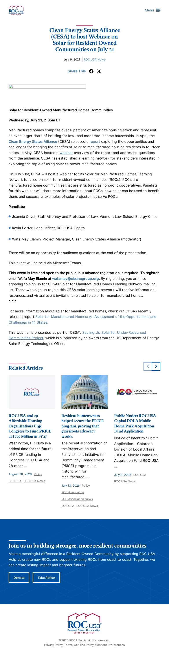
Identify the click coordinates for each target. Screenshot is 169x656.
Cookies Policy (84, 645)
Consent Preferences (110, 645)
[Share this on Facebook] (91, 71)
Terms (68, 645)
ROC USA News (94, 59)
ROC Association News (77, 499)
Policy (38, 474)
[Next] (156, 366)
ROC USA (15, 481)
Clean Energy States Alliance (33, 141)
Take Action (46, 577)
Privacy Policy (53, 645)
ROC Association (72, 492)
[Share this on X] (99, 71)
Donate (19, 577)
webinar (66, 152)
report (95, 141)
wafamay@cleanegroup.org (75, 278)
